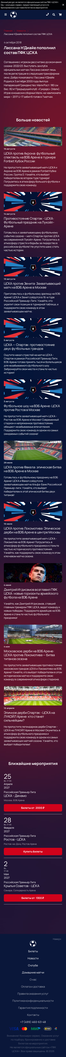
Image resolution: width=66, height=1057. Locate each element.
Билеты (33, 951)
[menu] (6, 14)
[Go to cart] (60, 14)
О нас (33, 979)
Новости (33, 958)
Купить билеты (33, 851)
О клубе (33, 965)
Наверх (57, 939)
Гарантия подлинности (33, 1008)
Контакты (33, 1015)
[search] (54, 14)
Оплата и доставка (33, 986)
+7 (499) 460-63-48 (33, 1022)
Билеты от (32, 808)
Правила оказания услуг (33, 993)
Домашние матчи (33, 972)
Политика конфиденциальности (33, 1001)
